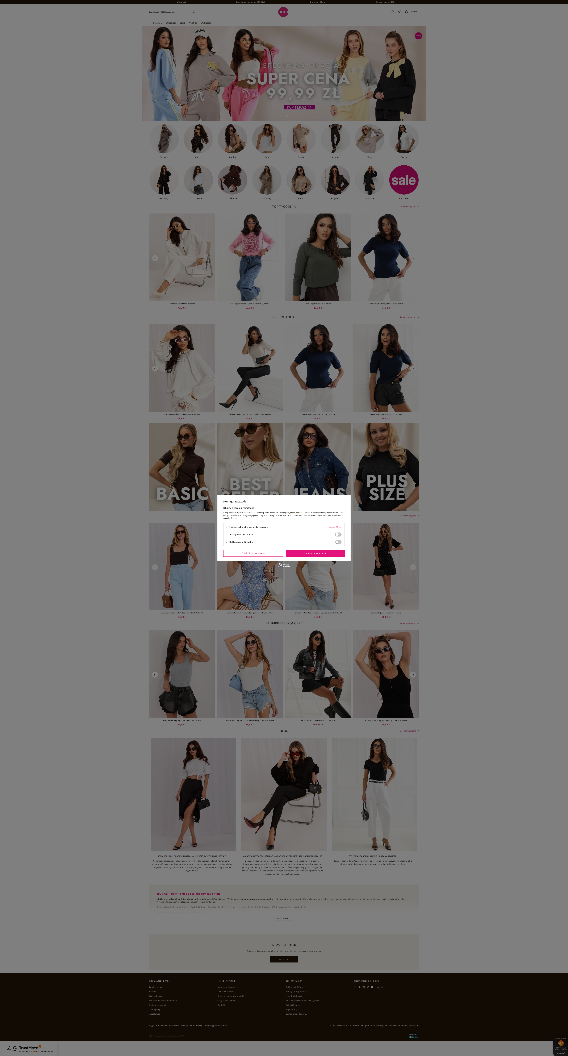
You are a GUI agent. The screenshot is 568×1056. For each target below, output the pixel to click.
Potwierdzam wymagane (253, 553)
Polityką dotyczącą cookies (290, 513)
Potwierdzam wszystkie (315, 553)
